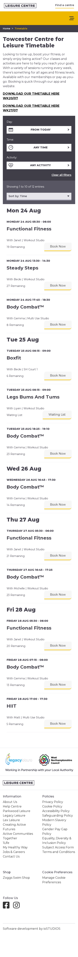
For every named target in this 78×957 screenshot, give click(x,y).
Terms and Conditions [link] (58, 852)
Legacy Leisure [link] (14, 815)
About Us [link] (10, 802)
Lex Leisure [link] (11, 820)
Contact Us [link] (11, 856)
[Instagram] (18, 907)
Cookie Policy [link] (52, 806)
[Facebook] (7, 907)
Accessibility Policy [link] (56, 811)
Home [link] (6, 28)
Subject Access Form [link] (58, 847)
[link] (20, 5)
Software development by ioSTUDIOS (31, 928)
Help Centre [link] (12, 806)
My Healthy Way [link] (15, 847)
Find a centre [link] (64, 5)
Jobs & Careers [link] (14, 852)
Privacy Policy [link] (52, 802)
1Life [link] (6, 843)
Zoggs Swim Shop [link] (16, 877)
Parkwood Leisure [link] (16, 811)
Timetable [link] (21, 28)
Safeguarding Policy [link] (57, 815)
